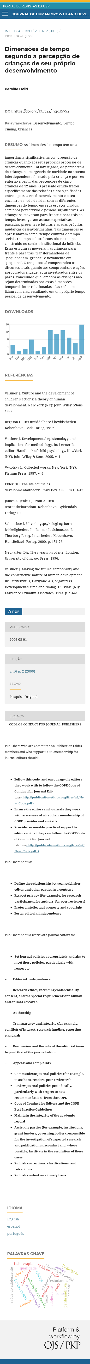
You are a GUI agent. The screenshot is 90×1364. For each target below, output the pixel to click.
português (15, 1233)
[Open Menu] (5, 14)
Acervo (25, 31)
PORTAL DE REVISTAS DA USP (26, 6)
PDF (15, 611)
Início (10, 31)
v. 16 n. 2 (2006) (46, 31)
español (13, 1226)
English (13, 1219)
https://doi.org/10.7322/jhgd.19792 (41, 111)
